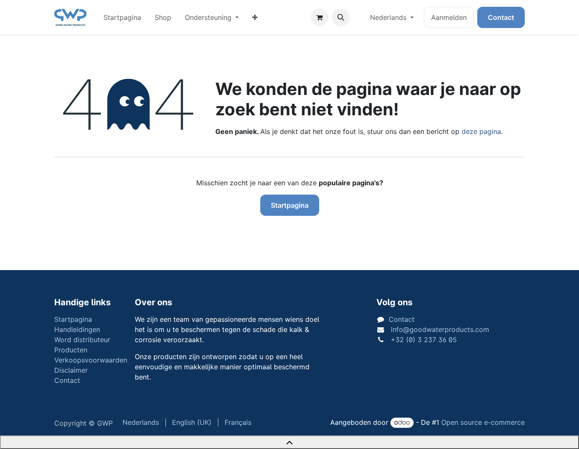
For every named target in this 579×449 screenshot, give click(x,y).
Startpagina (290, 205)
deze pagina (481, 131)
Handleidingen (77, 329)
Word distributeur (82, 339)
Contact (501, 17)
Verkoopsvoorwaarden (90, 360)
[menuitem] (122, 17)
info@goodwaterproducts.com (439, 329)
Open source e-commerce (483, 422)
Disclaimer (71, 370)
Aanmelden (449, 17)
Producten (70, 350)
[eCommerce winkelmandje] (319, 17)
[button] (341, 17)
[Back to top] (289, 442)
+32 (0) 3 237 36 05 (423, 339)
